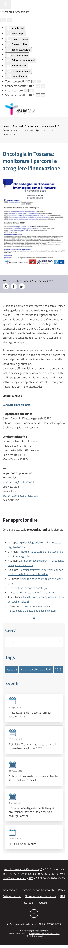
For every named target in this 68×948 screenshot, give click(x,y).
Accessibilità (10, 890)
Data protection (12, 896)
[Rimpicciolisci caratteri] (38, 86)
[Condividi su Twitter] (6, 286)
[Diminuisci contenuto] (33, 81)
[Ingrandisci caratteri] (43, 86)
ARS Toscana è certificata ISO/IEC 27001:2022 (34, 924)
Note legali (27, 902)
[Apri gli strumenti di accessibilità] (5, 4)
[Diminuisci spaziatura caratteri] (38, 95)
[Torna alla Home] (20, 109)
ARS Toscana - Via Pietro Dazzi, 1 (23, 869)
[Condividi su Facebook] (14, 286)
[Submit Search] (61, 642)
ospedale (11, 669)
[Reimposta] (3, 20)
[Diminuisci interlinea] (26, 90)
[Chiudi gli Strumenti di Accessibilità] (9, 20)
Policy (61, 890)
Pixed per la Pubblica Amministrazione (44, 933)
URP (62, 896)
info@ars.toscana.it (14, 878)
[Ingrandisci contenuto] (39, 81)
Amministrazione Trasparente (38, 890)
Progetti (42, 902)
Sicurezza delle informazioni (40, 896)
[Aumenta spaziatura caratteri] (43, 95)
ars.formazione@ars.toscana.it (20, 495)
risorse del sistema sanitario (36, 669)
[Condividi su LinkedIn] (22, 286)
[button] (63, 109)
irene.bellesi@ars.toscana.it (18, 482)
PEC (31, 878)
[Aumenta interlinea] (31, 90)
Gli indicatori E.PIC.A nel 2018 (37, 592)
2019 (58, 669)
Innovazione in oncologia (32, 588)
